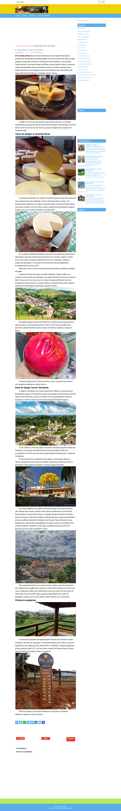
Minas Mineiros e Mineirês (85, 61)
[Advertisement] (84, 9)
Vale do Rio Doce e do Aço (85, 77)
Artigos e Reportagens (84, 31)
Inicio (18, 15)
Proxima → (71, 739)
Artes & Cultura (82, 28)
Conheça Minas (20, 2)
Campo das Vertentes (83, 37)
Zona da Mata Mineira (83, 80)
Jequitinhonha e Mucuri (84, 58)
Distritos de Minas (82, 50)
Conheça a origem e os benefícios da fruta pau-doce (94, 145)
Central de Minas (82, 39)
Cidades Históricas (83, 42)
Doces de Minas (82, 53)
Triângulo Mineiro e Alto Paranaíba (87, 75)
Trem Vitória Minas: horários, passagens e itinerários (94, 156)
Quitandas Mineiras (83, 66)
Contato (24, 15)
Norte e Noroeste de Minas (85, 64)
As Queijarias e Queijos (26, 46)
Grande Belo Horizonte (84, 56)
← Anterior (20, 738)
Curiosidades (81, 47)
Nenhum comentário (36, 52)
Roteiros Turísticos (83, 69)
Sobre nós (32, 15)
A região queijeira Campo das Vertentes (29, 50)
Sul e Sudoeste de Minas (84, 72)
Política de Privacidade (44, 15)
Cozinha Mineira (82, 45)
